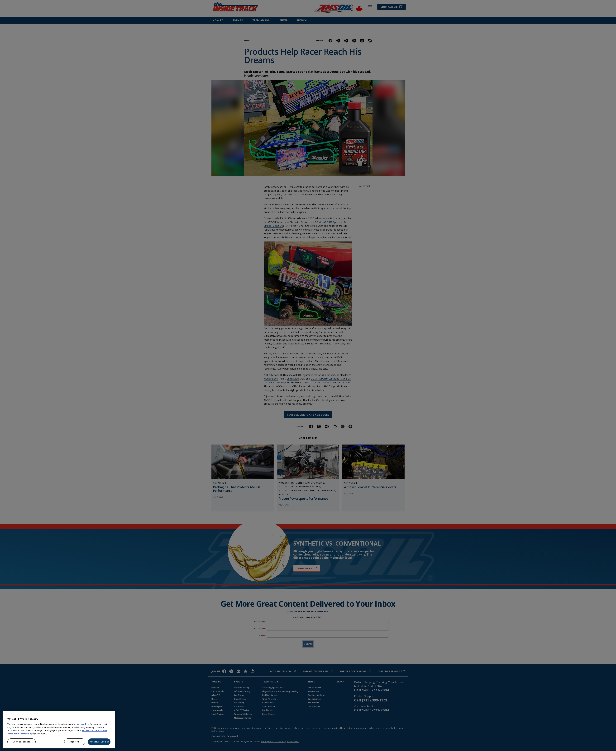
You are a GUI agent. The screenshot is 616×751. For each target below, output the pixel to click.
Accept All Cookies (99, 741)
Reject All (75, 741)
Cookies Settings (21, 741)
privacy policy (81, 724)
